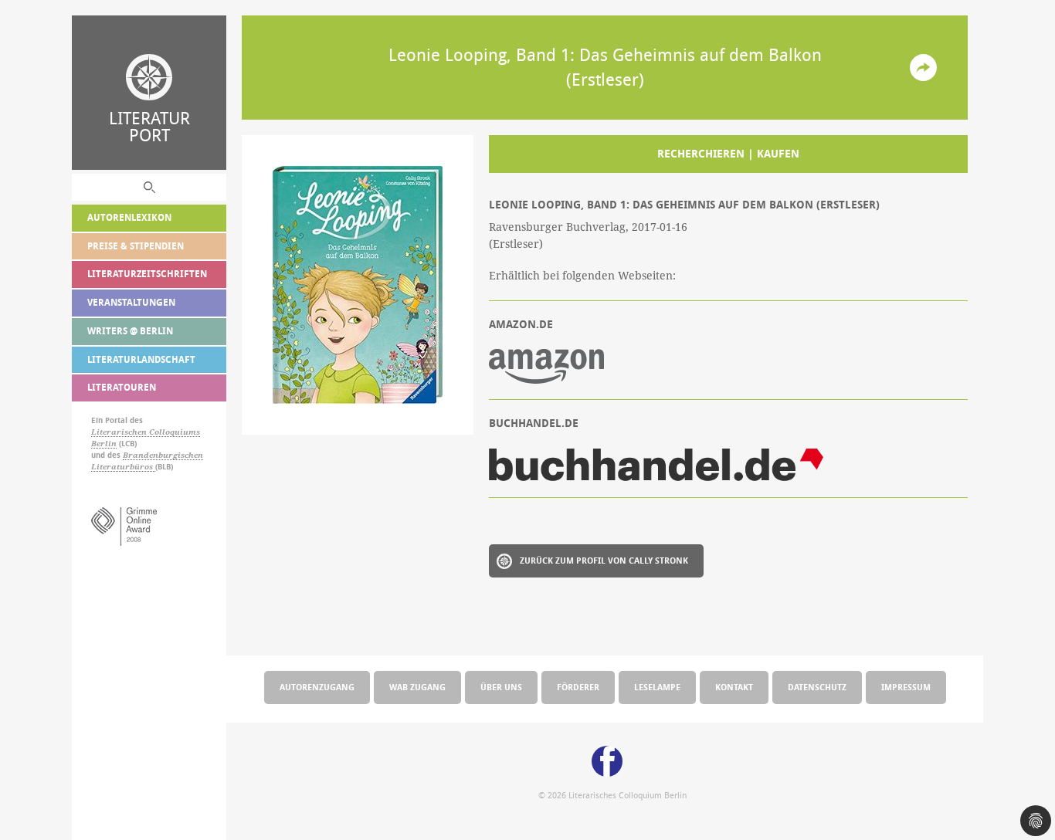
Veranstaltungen (131, 302)
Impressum (906, 687)
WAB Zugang (417, 687)
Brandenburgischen (163, 455)
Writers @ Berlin (130, 330)
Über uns (501, 687)
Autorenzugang (317, 687)
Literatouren (121, 387)
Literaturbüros (123, 466)
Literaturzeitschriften (147, 273)
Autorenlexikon (129, 217)
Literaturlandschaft (141, 359)
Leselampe (657, 687)
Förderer (578, 687)
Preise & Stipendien (135, 245)
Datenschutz (817, 687)
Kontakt (734, 687)
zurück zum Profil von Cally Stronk (604, 560)
